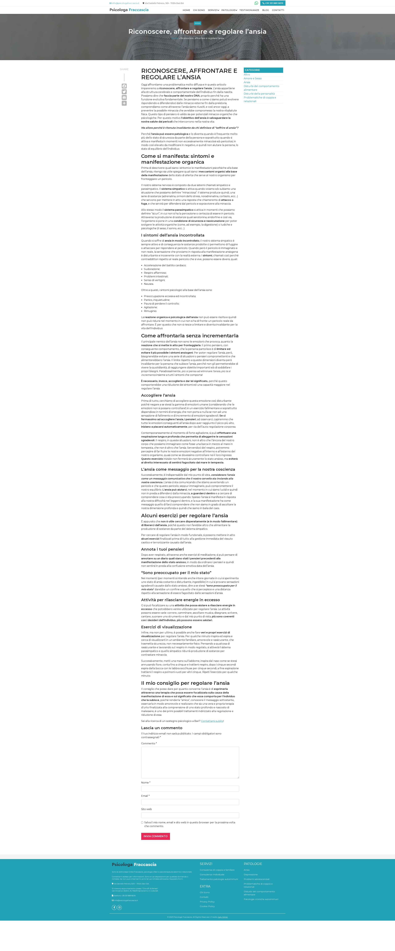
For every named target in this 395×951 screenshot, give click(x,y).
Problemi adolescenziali (256, 879)
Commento (149, 743)
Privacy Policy (207, 901)
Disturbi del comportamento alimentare (259, 893)
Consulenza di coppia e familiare (217, 869)
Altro (247, 74)
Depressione (251, 874)
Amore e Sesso (253, 78)
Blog (265, 10)
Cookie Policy (207, 906)
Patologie (228, 10)
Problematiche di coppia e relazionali (258, 885)
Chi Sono (199, 10)
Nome (145, 782)
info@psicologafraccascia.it (126, 900)
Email (145, 795)
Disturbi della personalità (259, 93)
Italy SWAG (223, 917)
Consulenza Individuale (212, 874)
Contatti (278, 10)
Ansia (197, 23)
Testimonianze (249, 10)
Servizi (212, 10)
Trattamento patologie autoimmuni (219, 879)
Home (186, 10)
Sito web (146, 809)
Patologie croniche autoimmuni (261, 899)
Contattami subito (212, 721)
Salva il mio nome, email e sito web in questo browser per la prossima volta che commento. (189, 824)
